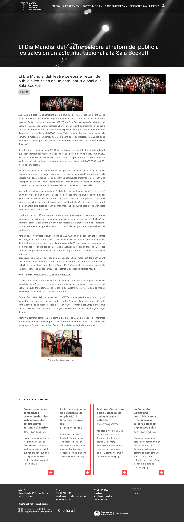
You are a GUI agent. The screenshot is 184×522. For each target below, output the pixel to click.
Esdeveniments (91, 6)
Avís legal (98, 493)
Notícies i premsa (115, 6)
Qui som (56, 6)
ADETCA (24, 92)
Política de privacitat (103, 496)
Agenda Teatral (72, 6)
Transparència (138, 6)
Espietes (154, 6)
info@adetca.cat (63, 500)
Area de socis (164, 6)
